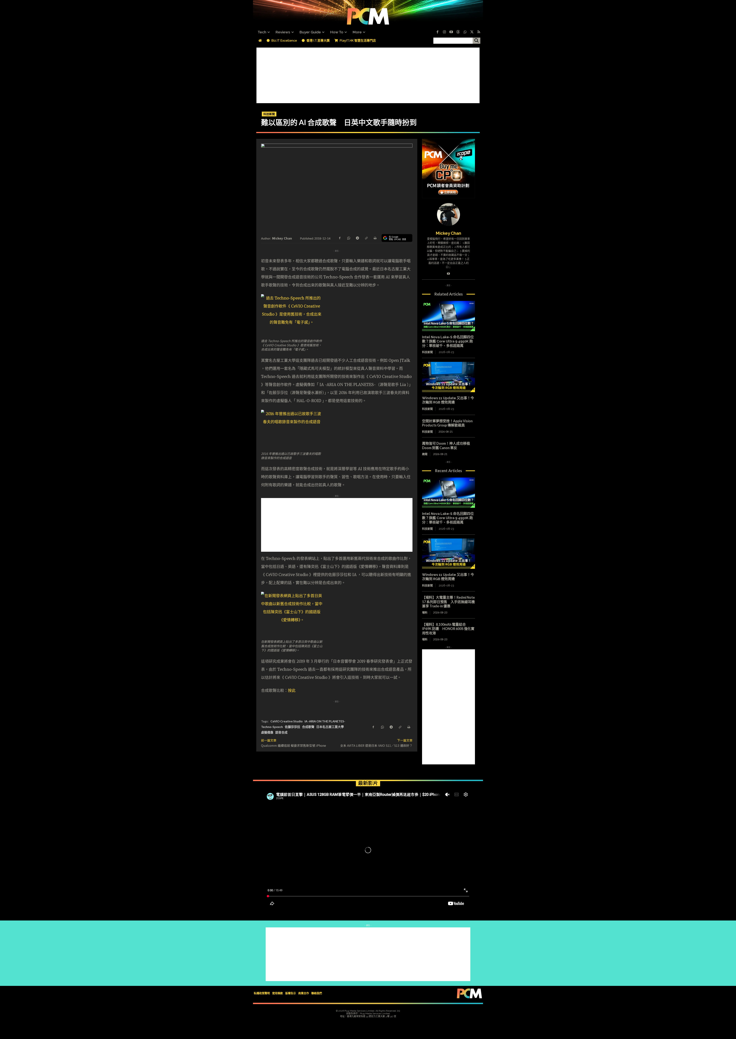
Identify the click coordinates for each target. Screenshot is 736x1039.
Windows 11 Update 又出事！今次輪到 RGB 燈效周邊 (448, 400)
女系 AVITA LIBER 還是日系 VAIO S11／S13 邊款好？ (376, 745)
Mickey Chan (282, 238)
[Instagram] (444, 32)
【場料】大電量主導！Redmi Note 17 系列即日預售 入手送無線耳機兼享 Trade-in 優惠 (448, 601)
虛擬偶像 (267, 732)
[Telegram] (357, 238)
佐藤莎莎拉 (292, 727)
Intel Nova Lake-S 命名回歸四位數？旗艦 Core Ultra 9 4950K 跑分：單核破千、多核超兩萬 (448, 341)
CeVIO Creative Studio (286, 721)
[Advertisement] (368, 74)
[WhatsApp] (348, 238)
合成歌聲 (308, 727)
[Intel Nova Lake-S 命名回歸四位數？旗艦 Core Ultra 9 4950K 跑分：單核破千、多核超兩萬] (448, 316)
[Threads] (458, 32)
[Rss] (478, 32)
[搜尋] (476, 41)
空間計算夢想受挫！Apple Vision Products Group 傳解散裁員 (447, 423)
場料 (424, 612)
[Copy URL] (366, 238)
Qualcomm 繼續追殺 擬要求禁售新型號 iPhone (293, 745)
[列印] (375, 238)
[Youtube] (451, 32)
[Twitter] (471, 32)
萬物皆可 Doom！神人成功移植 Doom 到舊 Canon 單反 (446, 445)
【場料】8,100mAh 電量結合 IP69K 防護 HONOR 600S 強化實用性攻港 (448, 628)
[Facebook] (437, 32)
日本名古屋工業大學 (330, 727)
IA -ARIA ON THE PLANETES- (325, 721)
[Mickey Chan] (448, 214)
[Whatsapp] (465, 32)
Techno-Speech (272, 727)
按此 (292, 690)
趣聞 (424, 454)
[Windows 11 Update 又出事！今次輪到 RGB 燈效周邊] (448, 377)
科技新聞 (269, 114)
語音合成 (281, 732)
